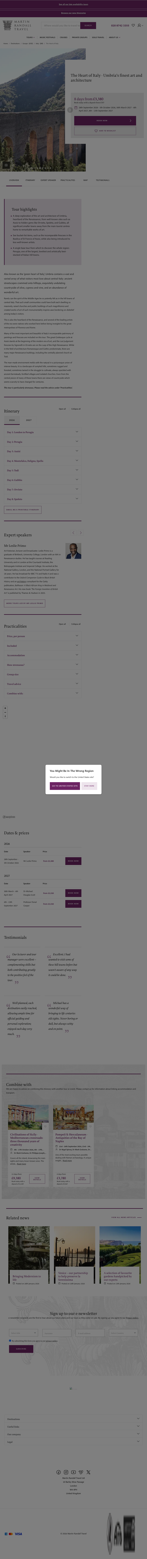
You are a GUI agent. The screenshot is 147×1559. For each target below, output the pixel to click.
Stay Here (89, 786)
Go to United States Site (65, 786)
